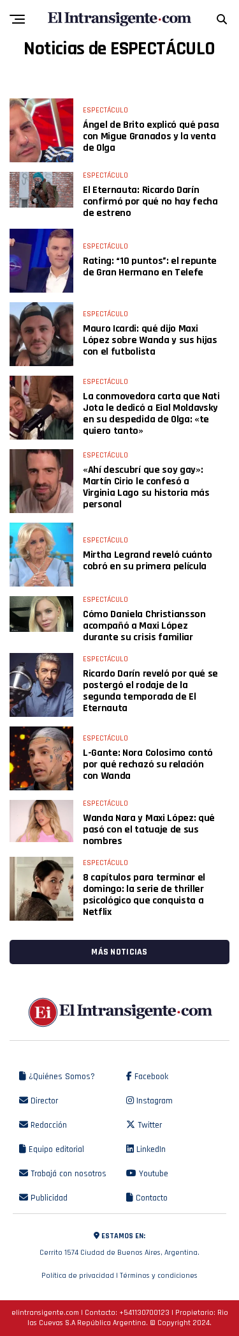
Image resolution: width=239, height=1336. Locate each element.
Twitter (148, 1125)
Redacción (47, 1125)
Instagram (153, 1101)
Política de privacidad (77, 1275)
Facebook (150, 1076)
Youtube (152, 1173)
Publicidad (48, 1198)
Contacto (150, 1198)
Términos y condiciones (159, 1275)
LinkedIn (150, 1149)
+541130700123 (144, 1312)
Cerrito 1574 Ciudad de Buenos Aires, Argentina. (119, 1244)
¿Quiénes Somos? (60, 1076)
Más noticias (119, 952)
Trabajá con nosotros (67, 1173)
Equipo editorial (55, 1149)
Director (43, 1101)
